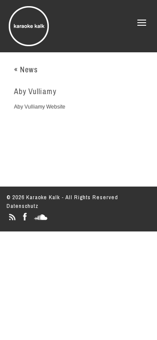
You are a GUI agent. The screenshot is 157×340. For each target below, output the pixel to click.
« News (26, 69)
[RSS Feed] (12, 220)
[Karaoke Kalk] (29, 43)
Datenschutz (22, 206)
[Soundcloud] (41, 220)
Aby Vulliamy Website (39, 107)
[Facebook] (24, 220)
